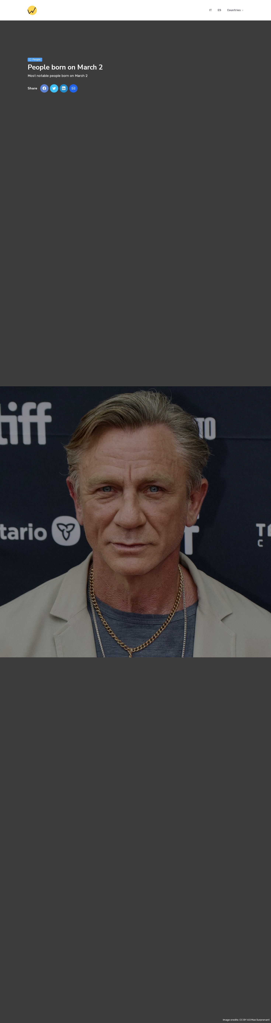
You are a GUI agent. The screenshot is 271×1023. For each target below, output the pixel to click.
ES (219, 10)
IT (210, 10)
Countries (234, 10)
